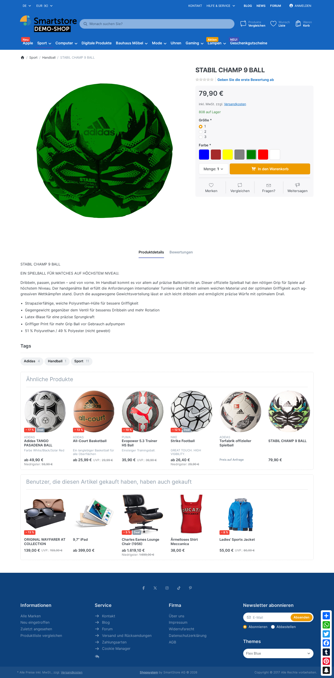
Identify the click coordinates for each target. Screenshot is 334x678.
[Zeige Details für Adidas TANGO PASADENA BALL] (45, 411)
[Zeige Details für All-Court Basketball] (94, 411)
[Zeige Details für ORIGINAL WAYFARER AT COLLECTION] (45, 514)
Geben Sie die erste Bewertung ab (245, 80)
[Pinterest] (326, 661)
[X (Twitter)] (155, 588)
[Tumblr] (326, 652)
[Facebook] (326, 643)
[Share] (326, 615)
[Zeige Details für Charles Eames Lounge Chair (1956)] (143, 514)
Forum (275, 6)
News (261, 6)
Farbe (203, 145)
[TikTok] (179, 588)
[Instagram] (167, 588)
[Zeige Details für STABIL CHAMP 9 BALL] (289, 411)
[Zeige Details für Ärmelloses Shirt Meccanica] (191, 514)
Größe (204, 120)
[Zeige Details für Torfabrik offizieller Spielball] (240, 411)
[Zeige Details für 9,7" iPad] (94, 514)
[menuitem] (27, 43)
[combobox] (27, 5)
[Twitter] (326, 633)
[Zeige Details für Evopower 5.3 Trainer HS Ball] (143, 411)
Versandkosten (235, 104)
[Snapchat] (326, 670)
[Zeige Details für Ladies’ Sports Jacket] (240, 514)
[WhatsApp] (326, 624)
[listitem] (104, 151)
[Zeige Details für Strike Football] (191, 411)
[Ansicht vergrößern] (104, 151)
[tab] (151, 252)
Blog (248, 6)
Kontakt (195, 6)
